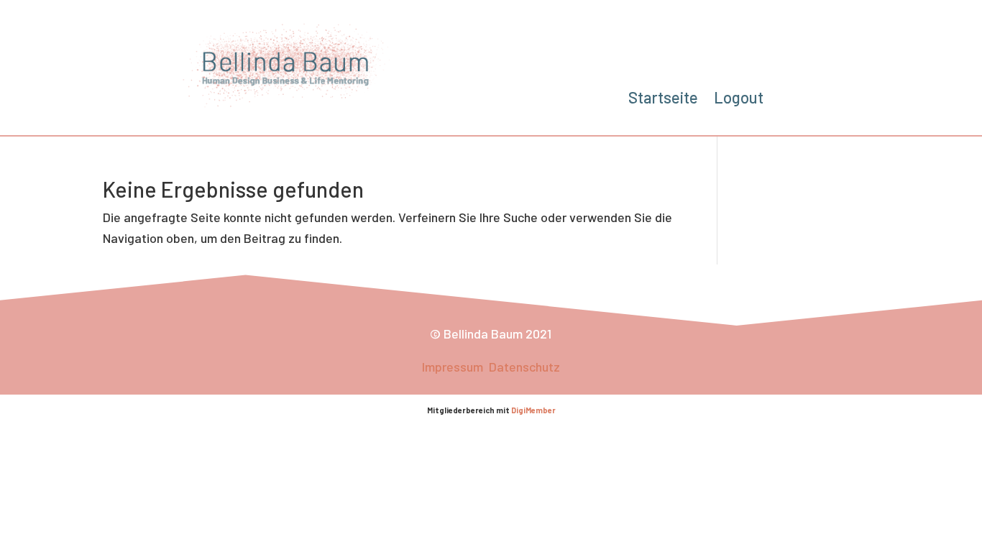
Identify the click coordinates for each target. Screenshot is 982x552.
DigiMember (533, 410)
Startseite (663, 99)
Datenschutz (524, 366)
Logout (738, 99)
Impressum (454, 366)
